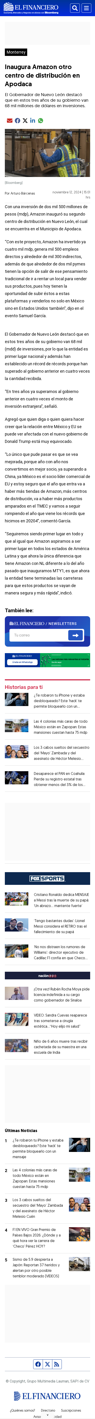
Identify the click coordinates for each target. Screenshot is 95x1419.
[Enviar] (75, 635)
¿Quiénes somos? (22, 1411)
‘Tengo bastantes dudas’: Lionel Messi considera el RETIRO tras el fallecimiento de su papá (60, 926)
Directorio (48, 1411)
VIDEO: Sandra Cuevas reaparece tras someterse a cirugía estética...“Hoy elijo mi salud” (60, 1021)
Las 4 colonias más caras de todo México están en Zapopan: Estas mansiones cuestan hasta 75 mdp (61, 727)
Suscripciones (71, 1411)
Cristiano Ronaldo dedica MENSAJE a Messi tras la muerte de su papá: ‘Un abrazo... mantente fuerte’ (61, 900)
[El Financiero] (31, 8)
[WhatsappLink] (47, 660)
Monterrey (16, 52)
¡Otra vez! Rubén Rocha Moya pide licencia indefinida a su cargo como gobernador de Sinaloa (62, 995)
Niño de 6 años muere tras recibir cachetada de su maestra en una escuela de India (61, 1047)
